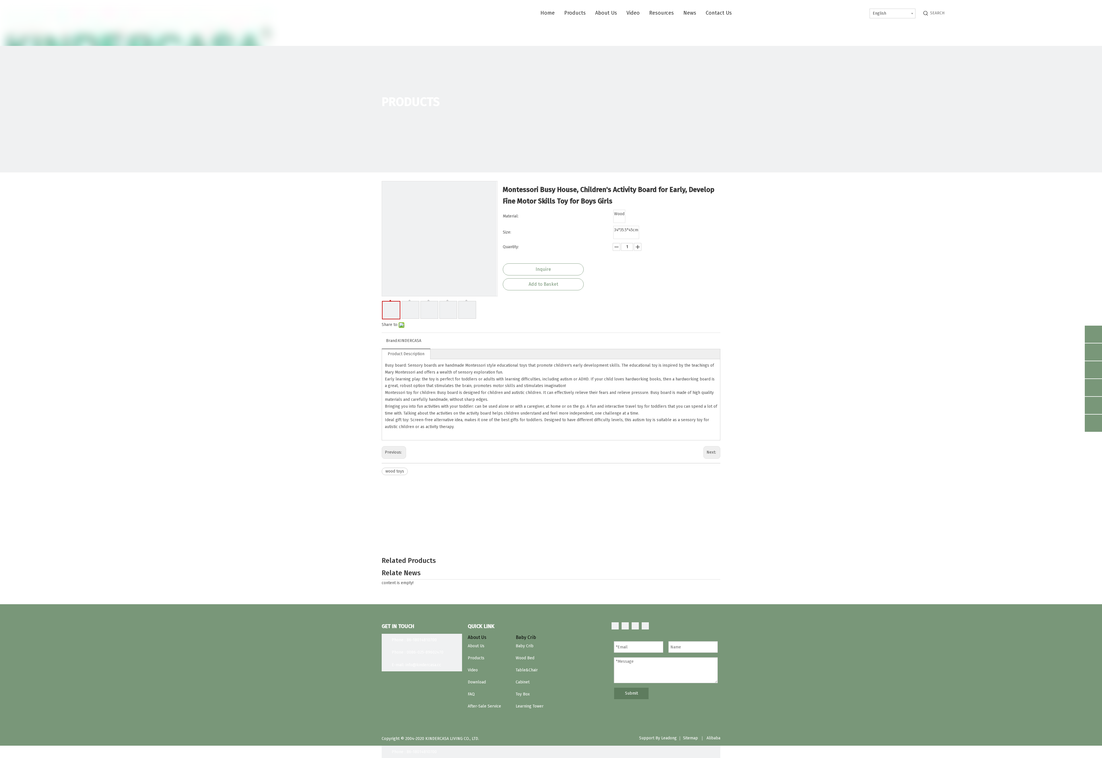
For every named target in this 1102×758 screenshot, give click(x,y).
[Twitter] (635, 625)
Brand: (392, 340)
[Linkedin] (625, 625)
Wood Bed (525, 658)
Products (476, 658)
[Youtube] (645, 625)
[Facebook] (615, 625)
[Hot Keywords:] (925, 13)
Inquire (543, 269)
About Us (476, 646)
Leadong (669, 738)
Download (477, 682)
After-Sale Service (484, 706)
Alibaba (713, 738)
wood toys (394, 471)
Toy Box (523, 694)
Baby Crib (524, 646)
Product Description (406, 353)
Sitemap (690, 738)
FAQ (471, 694)
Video (473, 670)
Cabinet (522, 682)
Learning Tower (530, 706)
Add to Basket (543, 284)
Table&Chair (527, 670)
